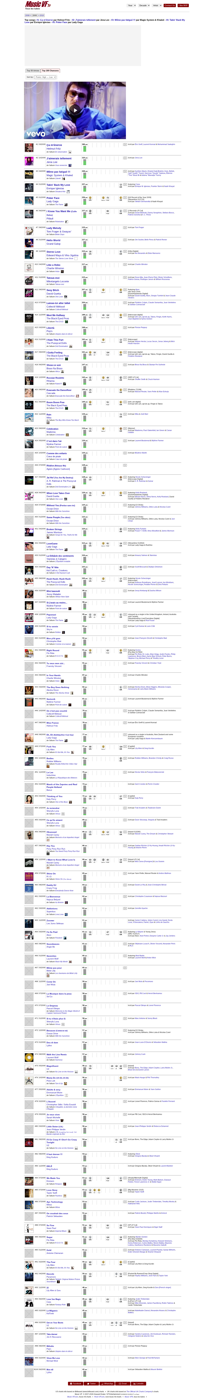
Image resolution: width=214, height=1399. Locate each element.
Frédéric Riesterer (135, 356)
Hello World (53, 240)
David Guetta (54, 293)
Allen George (140, 1358)
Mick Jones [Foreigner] (144, 861)
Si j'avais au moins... (57, 602)
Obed (138, 1154)
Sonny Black (152, 1018)
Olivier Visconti (156, 944)
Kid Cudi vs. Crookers (57, 570)
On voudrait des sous (57, 1213)
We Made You (53, 1178)
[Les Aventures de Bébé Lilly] (48, 976)
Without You (61, 505)
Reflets (58, 632)
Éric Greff (138, 144)
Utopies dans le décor (63, 334)
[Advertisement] (83, 45)
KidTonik (50, 1313)
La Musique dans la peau (59, 994)
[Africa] (62, 371)
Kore (166, 171)
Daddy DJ (51, 885)
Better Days (59, 234)
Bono (137, 1068)
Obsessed (52, 832)
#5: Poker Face (59, 22)
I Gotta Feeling (54, 352)
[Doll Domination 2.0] (73, 487)
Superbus (51, 911)
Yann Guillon (156, 1089)
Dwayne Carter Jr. (157, 936)
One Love (59, 297)
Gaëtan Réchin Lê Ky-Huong (146, 846)
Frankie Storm (156, 186)
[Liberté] (63, 178)
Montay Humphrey (150, 1241)
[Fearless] (64, 1196)
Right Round (53, 650)
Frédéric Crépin (141, 302)
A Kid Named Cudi (62, 573)
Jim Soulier (139, 240)
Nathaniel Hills (134, 1204)
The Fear (51, 1262)
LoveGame (52, 543)
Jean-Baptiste (133, 319)
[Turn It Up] (65, 1083)
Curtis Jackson (141, 1202)
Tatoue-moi (53, 278)
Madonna (51, 432)
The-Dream (150, 834)
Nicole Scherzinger (143, 477)
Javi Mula (51, 984)
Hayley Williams (141, 1276)
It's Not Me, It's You (62, 752)
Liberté (58, 178)
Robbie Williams (54, 761)
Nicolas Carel (165, 507)
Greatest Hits (60, 192)
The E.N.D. (59, 322)
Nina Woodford (154, 531)
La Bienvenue (53, 896)
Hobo (57, 271)
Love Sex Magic (54, 1299)
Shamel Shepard (154, 1252)
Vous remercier (61, 165)
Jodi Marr (144, 414)
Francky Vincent (54, 666)
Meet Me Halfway (56, 315)
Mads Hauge (140, 1078)
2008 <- (28, 15)
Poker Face (53, 198)
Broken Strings (54, 529)
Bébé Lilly (51, 971)
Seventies (51, 956)
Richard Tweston (168, 1334)
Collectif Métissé (56, 306)
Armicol (164, 1213)
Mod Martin (140, 956)
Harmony (58, 1060)
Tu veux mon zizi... (56, 663)
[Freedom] (65, 938)
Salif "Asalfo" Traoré (136, 173)
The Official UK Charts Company (139, 1392)
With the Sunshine (62, 511)
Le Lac (50, 772)
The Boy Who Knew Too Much (67, 420)
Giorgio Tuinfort (157, 296)
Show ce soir (54, 365)
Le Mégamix (52, 1311)
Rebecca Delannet (161, 1126)
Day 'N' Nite (53, 567)
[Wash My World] (70, 962)
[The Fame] (65, 205)
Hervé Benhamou (155, 993)
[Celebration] (67, 435)
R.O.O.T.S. (59, 656)
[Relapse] (64, 1184)
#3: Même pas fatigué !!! (123, 20)
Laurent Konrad (149, 144)
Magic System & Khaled (60, 175)
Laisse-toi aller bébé (58, 303)
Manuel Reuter (141, 392)
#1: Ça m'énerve (45, 20)
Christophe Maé (54, 641)
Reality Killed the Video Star (66, 764)
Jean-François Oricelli (143, 638)
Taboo (153, 317)
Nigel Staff (158, 1227)
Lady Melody (54, 228)
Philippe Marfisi (153, 1213)
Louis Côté (150, 626)
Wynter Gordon (141, 1237)
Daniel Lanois (143, 1070)
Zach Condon (140, 784)
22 (48, 1288)
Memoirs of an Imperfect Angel (67, 837)
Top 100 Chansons (50, 71)
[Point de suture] (69, 447)
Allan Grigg (154, 654)
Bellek (171, 171)
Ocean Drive (53, 508)
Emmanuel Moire (54, 1092)
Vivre (57, 1120)
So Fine (50, 1225)
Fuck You (51, 746)
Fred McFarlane (153, 1358)
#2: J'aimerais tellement (84, 20)
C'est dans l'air (54, 441)
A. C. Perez (146, 215)
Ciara (138, 184)
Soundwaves (53, 944)
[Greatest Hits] (68, 192)
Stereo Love (53, 251)
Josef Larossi (157, 582)
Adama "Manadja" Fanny (151, 175)
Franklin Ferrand (168, 1101)
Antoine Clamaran (55, 1253)
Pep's (49, 331)
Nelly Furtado (141, 529)
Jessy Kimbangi (141, 591)
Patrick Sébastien (55, 1216)
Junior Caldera (141, 920)
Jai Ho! (60, 477)
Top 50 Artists (33, 71)
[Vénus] (63, 814)
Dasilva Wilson (155, 591)
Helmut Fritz (54, 148)
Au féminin (59, 902)
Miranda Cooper (164, 687)
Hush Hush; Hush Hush (59, 579)
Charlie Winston (55, 268)
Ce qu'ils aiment (54, 820)
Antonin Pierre (141, 848)
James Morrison (54, 532)
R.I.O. (49, 876)
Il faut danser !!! (54, 1154)
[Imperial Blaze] (69, 1231)
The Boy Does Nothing (58, 687)
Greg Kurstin (149, 748)
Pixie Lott (51, 1081)
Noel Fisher (144, 936)
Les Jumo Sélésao (55, 923)
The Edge (144, 1068)
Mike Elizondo (140, 1303)
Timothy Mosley (168, 1202)
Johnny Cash (140, 1054)
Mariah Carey (53, 835)
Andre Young (147, 1180)
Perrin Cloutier (153, 784)
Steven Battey (158, 1243)
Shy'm (49, 629)
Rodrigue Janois (146, 279)
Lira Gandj (163, 920)
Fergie (158, 317)
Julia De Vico (148, 1336)
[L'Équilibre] (66, 1095)
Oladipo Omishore (155, 567)
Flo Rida (50, 653)
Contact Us (170, 5)
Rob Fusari (150, 620)
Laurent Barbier (167, 1166)
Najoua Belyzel (53, 899)
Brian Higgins (151, 687)
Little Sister (55, 1126)
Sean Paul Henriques (143, 1227)
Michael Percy (144, 658)
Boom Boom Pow (55, 402)
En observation (61, 152)
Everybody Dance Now (64, 891)
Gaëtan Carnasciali (137, 305)
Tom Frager (139, 227)
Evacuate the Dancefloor (59, 390)
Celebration (52, 429)
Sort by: (30, 77)
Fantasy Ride (60, 1305)
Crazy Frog (52, 888)
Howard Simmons (165, 1241)
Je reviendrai (53, 808)
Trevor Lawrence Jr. (142, 1182)
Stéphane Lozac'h (142, 944)
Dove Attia (139, 277)
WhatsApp (108, 1384)
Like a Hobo (53, 265)
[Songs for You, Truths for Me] (48, 537)
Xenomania (132, 689)
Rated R (58, 384)
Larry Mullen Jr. (167, 1068)
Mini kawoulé (53, 591)
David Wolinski (141, 213)
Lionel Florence (154, 1005)
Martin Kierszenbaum (154, 739)
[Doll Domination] (70, 346)
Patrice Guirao (133, 279)
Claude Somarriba (155, 302)
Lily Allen (51, 749)
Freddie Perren (150, 584)
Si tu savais (52, 626)
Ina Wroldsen (168, 582)
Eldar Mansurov (154, 253)
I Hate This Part (55, 340)
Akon (137, 290)
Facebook (77, 1384)
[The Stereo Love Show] (76, 258)
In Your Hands (54, 675)
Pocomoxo (149, 981)
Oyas (152, 922)
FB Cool (143, 993)
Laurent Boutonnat (142, 441)
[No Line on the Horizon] (76, 1072)
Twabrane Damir (154, 808)
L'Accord (51, 1101)
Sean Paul (51, 1228)
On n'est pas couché (57, 711)
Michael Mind (52, 1361)
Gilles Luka (153, 507)
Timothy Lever (158, 658)
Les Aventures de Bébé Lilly (66, 973)
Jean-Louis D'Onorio (143, 1042)
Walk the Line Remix (57, 1054)
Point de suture (61, 447)
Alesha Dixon (53, 690)
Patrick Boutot (140, 1213)
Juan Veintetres (170, 302)
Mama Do (58, 1078)
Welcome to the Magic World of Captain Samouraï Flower (63, 1012)
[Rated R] (64, 384)
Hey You (51, 846)
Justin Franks (165, 654)
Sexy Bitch (53, 290)
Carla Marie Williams (147, 689)
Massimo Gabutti (159, 1245)
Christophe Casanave (143, 896)
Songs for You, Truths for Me (66, 535)
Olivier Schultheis (165, 277)
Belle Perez (149, 240)
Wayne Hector (140, 341)
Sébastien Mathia (160, 1042)
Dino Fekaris (163, 584)
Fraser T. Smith (141, 531)
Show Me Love (53, 1358)
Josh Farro (152, 1276)
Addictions (52, 908)
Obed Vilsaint (154, 1156)
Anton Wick (151, 958)
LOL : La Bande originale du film (61, 1133)
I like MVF (183, 5)
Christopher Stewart (165, 834)
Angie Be (51, 947)
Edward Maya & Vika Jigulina (62, 255)
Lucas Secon (152, 341)
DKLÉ (49, 1166)
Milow (49, 1204)
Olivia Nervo (151, 497)
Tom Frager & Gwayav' (59, 231)
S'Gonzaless (138, 922)
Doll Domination (61, 346)
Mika (49, 417)
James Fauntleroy (154, 1303)
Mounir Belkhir (156, 1369)
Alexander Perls (169, 944)
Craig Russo (169, 758)
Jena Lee (52, 162)
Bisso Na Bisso (54, 368)
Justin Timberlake (154, 1202)
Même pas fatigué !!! (58, 171)
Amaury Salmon (141, 555)
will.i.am (138, 317)
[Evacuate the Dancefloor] (77, 396)
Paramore (51, 1277)
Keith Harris (167, 317)
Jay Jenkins (170, 936)
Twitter (93, 1384)
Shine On (51, 873)
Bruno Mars (141, 656)
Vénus (57, 814)
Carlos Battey (147, 1243)
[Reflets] (63, 632)
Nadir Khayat (169, 186)
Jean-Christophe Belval (157, 885)
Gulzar (150, 481)
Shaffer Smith (140, 379)
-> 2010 (41, 15)
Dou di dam (52, 1042)
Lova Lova (59, 914)
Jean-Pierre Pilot (150, 277)
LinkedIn (140, 1384)
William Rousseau (162, 279)
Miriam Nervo (140, 497)
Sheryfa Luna (53, 811)
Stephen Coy (133, 658)
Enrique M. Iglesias (142, 186)
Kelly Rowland (141, 493)
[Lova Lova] (66, 914)
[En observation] (69, 152)
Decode (50, 1274)
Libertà (50, 328)
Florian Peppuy (141, 327)
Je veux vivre (53, 1114)
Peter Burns (167, 656)
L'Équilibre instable (62, 561)
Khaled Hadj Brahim (156, 171)
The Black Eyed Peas (58, 318)
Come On (51, 982)
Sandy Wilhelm (169, 1250)
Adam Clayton (154, 1068)
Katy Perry (51, 799)
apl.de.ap (146, 317)
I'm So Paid (52, 932)
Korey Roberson (134, 1243)
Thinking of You (54, 796)
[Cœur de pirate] (69, 459)
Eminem (50, 1181)
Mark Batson (158, 1180)
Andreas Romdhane (143, 582)
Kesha (138, 650)
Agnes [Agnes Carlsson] (58, 469)
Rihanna (50, 381)
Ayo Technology (55, 1202)
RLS (131, 946)
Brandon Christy (155, 758)
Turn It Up (59, 1083)
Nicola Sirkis (140, 772)
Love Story (52, 1190)
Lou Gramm (159, 861)
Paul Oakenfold (149, 430)
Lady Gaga (52, 201)
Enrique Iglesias (55, 188)
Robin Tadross (167, 1303)
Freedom (58, 938)
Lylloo (49, 1045)
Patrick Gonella (134, 215)
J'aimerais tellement (59, 158)
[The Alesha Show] (71, 693)
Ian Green (160, 430)
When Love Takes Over (58, 493)
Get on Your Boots (55, 1323)
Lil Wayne (139, 932)
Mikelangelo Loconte (58, 281)
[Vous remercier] (70, 165)
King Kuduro (52, 1157)
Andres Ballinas (165, 873)
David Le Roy (140, 885)
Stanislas (153, 555)
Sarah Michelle (53, 1117)
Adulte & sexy (53, 1089)
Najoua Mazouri (160, 896)
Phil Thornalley (153, 1078)
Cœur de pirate (54, 456)
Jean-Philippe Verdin (56, 1129)
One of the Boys (61, 802)
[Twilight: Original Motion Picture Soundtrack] (58, 1282)
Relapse (58, 1184)
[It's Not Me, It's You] (72, 752)
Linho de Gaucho (162, 922)
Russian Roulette (55, 378)
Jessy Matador (54, 594)
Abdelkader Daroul (142, 1310)
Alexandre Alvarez (158, 1310)
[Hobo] (62, 271)
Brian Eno (132, 1070)
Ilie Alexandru (140, 253)
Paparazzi (51, 614)
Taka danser (52, 1334)
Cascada (51, 393)
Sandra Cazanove (142, 1334)
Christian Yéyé (155, 663)
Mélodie (50, 1346)
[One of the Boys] (70, 802)
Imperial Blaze (61, 1231)
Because (57, 1030)
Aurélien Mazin (141, 171)
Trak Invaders (140, 808)
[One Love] (65, 297)
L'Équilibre (59, 1095)
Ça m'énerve (54, 145)
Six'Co (49, 996)
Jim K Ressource (54, 1337)
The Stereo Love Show (64, 258)
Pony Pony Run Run (56, 849)
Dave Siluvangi (141, 820)
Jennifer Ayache (141, 908)
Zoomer (50, 920)
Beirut (49, 790)
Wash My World (61, 962)
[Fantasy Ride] (68, 1305)
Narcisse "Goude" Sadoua (155, 173)
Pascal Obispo (53, 1008)
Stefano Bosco (168, 213)
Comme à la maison (63, 644)
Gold (49, 1250)
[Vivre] (62, 1120)
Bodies (50, 758)
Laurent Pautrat (156, 1250)
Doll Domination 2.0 (63, 487)
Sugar (49, 1237)
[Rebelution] (66, 222)
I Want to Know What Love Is (61, 860)
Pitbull (50, 218)
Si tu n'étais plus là (56, 1018)
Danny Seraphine (155, 213)
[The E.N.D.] (66, 322)
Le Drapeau (52, 1005)
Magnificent (52, 1066)
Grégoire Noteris (134, 1336)
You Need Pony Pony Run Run (67, 851)
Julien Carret (153, 920)
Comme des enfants (57, 453)
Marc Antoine (140, 1018)
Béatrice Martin (141, 453)
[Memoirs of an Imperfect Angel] (48, 840)
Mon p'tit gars (53, 638)
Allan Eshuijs (164, 392)
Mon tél (50, 1370)
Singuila (151, 820)
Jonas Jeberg (163, 341)
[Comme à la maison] (73, 644)
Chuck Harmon (154, 379)
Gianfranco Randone (143, 1245)
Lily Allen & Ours (54, 1290)
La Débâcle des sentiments (60, 556)
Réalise (56, 465)
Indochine (51, 775)
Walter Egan (156, 1182)
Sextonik (51, 699)
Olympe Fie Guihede (157, 365)
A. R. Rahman (140, 481)
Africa (57, 371)
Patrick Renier (161, 240)
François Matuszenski (155, 772)
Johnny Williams (141, 507)
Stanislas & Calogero (57, 559)
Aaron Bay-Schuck (154, 656)
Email (124, 1384)
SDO (137, 993)
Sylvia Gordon (146, 319)
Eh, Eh (60, 735)
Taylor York (163, 1276)
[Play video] (75, 110)
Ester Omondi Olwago (136, 1252)
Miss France (53, 723)
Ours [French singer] (163, 1287)
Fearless (58, 1196)
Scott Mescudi (140, 567)
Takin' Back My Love (58, 185)
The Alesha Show (62, 693)
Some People (58, 517)
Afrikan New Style (62, 597)
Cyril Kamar (139, 626)
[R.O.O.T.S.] (66, 656)
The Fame (59, 205)
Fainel (146, 922)
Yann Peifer (152, 392)
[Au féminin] (66, 902)
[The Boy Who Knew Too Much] (48, 422)
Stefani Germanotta (142, 201)
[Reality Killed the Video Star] (48, 766)
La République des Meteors (66, 778)
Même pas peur (54, 968)
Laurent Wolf (52, 959)
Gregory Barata (141, 1156)
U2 (48, 1069)
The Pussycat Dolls (57, 343)
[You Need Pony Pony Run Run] (48, 854)
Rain (49, 414)
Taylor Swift (52, 1193)
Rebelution (59, 222)
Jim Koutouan (155, 1334)
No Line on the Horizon (64, 1072)
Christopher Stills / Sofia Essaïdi (61, 1104)
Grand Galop (53, 243)
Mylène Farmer (54, 444)
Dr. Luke (146, 654)
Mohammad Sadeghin (166, 144)
